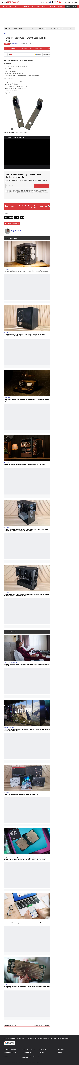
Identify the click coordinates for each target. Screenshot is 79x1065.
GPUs (18, 6)
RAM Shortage (42, 28)
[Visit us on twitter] (52, 2)
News (33, 6)
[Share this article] (5, 54)
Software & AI (51, 6)
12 (22, 207)
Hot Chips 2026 (18, 28)
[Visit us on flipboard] (60, 2)
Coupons (59, 6)
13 (25, 207)
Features (7, 43)
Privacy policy (43, 1049)
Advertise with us (26, 1052)
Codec (17, 217)
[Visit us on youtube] (57, 2)
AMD (22, 217)
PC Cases (16, 33)
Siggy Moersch (15, 43)
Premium (68, 6)
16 (34, 207)
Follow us (39, 54)
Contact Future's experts (28, 1049)
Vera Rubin (71, 28)
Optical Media (9, 217)
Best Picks (8, 6)
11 (19, 207)
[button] (74, 2)
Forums (74, 6)
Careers (6, 1056)
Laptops (38, 6)
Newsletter (47, 54)
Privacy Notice (8, 191)
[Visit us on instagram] (55, 2)
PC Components (26, 6)
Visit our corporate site (63, 1038)
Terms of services (24, 190)
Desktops (44, 6)
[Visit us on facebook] (50, 2)
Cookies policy (60, 1049)
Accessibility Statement (10, 1052)
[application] (27, 152)
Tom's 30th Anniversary (57, 28)
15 (31, 207)
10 (34, 205)
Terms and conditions (10, 1049)
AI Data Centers (30, 28)
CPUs (14, 6)
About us (42, 1052)
